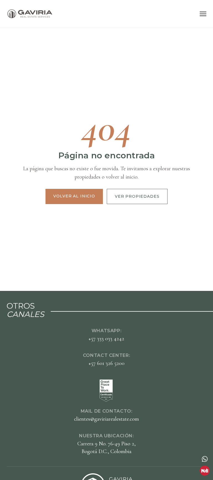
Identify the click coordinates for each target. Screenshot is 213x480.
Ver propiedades (137, 196)
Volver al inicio (74, 196)
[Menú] (203, 14)
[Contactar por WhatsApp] (205, 459)
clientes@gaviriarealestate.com (106, 419)
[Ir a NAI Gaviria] (205, 471)
